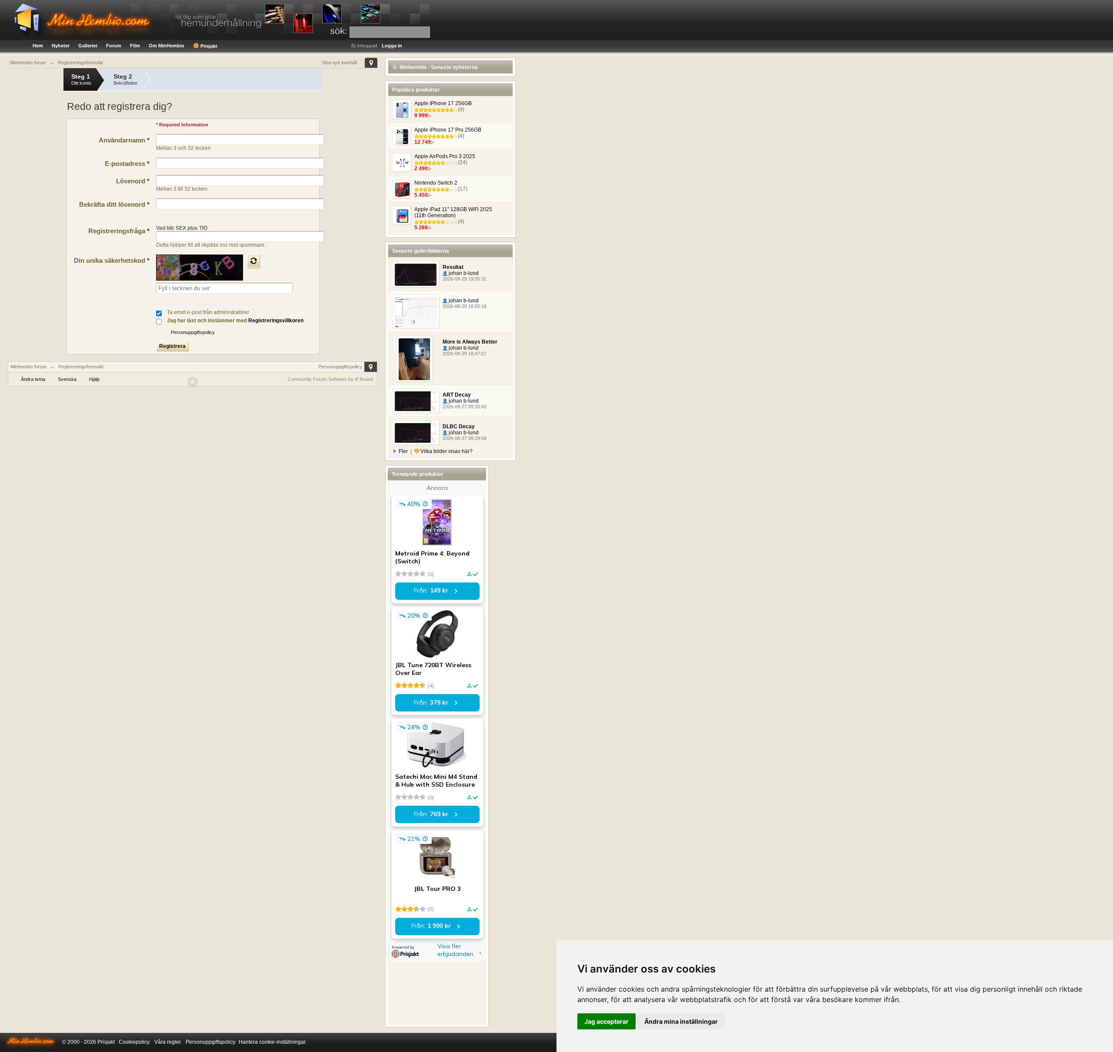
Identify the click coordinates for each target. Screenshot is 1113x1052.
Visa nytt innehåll (339, 62)
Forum (113, 45)
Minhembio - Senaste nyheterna (438, 67)
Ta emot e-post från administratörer (208, 312)
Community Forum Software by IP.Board (330, 379)
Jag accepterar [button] (606, 1021)
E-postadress (127, 163)
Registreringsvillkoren (275, 321)
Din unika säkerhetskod (112, 260)
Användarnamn (124, 140)
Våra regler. (168, 1042)
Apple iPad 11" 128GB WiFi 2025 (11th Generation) (453, 212)
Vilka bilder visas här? (446, 451)
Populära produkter (416, 90)
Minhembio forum (28, 366)
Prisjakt (208, 46)
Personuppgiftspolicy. (211, 1042)
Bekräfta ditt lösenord (114, 204)
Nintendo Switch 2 (435, 183)
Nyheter (61, 45)
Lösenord (133, 181)
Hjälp (94, 379)
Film (135, 45)
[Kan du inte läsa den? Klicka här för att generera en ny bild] (253, 261)
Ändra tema (33, 379)
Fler (403, 451)
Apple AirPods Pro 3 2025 (444, 156)
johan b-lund (463, 273)
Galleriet (87, 45)
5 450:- (422, 195)
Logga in (392, 45)
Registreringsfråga (119, 231)
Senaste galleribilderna (420, 251)
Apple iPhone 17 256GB (443, 103)
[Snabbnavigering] (371, 63)
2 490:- (422, 168)
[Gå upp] (192, 382)
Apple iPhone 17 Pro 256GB (447, 130)
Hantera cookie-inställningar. (273, 1042)
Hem (38, 45)
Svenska (67, 379)
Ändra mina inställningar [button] (681, 1021)
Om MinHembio (166, 45)
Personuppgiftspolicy (193, 332)
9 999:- (422, 115)
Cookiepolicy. (134, 1042)
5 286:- (422, 228)
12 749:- (424, 142)
